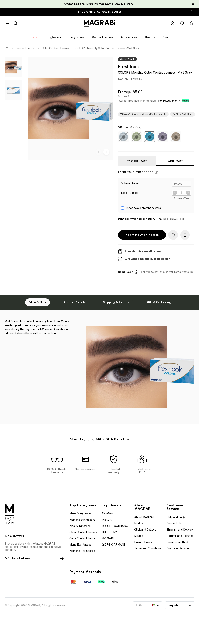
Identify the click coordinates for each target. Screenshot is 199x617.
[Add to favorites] (173, 235)
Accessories (129, 37)
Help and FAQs (176, 517)
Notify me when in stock (142, 234)
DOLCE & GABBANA (115, 525)
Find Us (139, 523)
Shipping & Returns (116, 302)
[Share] (185, 235)
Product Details (75, 302)
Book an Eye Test (173, 219)
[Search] (15, 23)
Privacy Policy (143, 542)
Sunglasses (53, 37)
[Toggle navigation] (8, 23)
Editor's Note (37, 302)
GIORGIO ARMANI (113, 544)
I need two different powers (143, 208)
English (173, 605)
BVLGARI (108, 538)
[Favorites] (182, 23)
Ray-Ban (107, 513)
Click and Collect (145, 529)
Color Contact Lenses (55, 48)
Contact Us (174, 523)
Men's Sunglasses (80, 513)
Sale (34, 37)
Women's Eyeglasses (82, 550)
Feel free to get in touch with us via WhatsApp (167, 272)
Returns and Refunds (180, 535)
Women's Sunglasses (82, 519)
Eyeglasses (76, 37)
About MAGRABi (144, 517)
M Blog (138, 535)
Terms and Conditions (147, 548)
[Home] (7, 48)
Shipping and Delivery (180, 529)
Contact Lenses (102, 37)
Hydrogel (137, 79)
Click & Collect (184, 114)
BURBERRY (109, 532)
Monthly (123, 79)
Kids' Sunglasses (80, 525)
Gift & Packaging (159, 302)
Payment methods (178, 542)
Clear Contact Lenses (83, 532)
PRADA (107, 519)
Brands (150, 37)
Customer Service (178, 548)
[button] (123, 136)
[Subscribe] (62, 558)
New (165, 37)
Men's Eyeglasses (80, 544)
